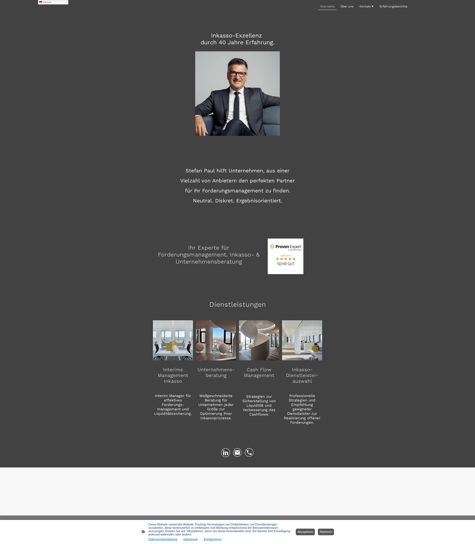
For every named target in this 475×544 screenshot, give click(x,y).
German (46, 2)
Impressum (190, 539)
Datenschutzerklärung (162, 539)
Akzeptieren (305, 531)
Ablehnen (326, 531)
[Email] (237, 452)
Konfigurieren (213, 539)
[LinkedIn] (225, 452)
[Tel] (249, 452)
